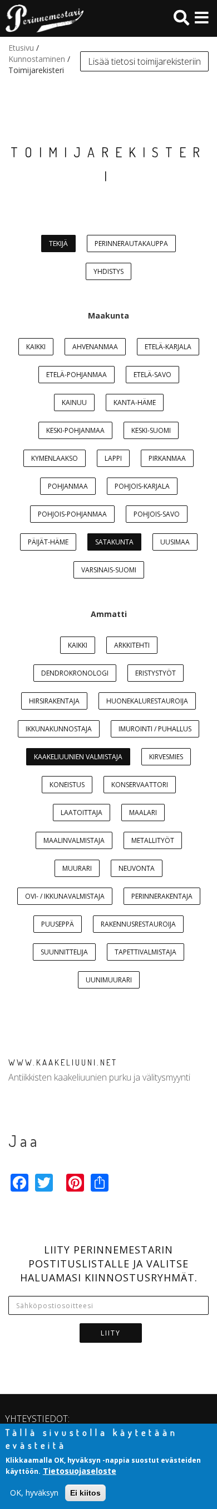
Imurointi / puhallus (155, 729)
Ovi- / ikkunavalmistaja (65, 896)
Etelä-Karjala (168, 346)
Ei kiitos (85, 1492)
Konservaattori (139, 784)
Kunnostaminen (36, 59)
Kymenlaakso (54, 458)
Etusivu (21, 47)
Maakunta (108, 315)
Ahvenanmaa (95, 346)
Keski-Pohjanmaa (75, 430)
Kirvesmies (166, 756)
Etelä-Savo (152, 374)
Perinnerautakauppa (131, 243)
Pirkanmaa (167, 458)
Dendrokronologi (74, 673)
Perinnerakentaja (162, 896)
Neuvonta (137, 868)
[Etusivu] (41, 18)
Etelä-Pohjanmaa (76, 374)
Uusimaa (175, 542)
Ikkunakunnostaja (59, 729)
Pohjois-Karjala (142, 486)
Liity (111, 1333)
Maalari (143, 812)
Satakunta (114, 542)
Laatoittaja (81, 812)
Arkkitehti (132, 645)
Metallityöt (152, 840)
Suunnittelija (64, 952)
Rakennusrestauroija (138, 924)
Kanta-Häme (135, 402)
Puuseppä (57, 924)
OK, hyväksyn (34, 1492)
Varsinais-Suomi (108, 570)
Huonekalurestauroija (147, 701)
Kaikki (36, 346)
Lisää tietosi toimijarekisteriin (144, 61)
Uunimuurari (109, 980)
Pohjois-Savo (157, 514)
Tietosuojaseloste (79, 1470)
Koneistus (67, 784)
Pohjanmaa (68, 486)
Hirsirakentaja (54, 701)
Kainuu (74, 402)
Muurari (77, 868)
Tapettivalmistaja (145, 952)
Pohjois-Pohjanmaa (72, 514)
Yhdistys (108, 271)
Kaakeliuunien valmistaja (78, 756)
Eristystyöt (155, 673)
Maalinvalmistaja (74, 840)
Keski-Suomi (151, 430)
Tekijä (58, 243)
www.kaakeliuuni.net (62, 1062)
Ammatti (109, 614)
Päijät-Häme (48, 542)
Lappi (113, 458)
